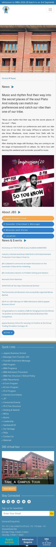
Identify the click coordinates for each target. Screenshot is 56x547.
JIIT (4, 398)
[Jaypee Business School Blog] (23, 501)
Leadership (8, 421)
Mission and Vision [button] (16, 230)
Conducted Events (11, 402)
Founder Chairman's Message (16, 361)
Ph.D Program (9, 391)
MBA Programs (10, 368)
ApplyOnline (9, 541)
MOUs (6, 414)
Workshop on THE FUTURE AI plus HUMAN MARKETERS (24, 248)
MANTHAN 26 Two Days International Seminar (20, 285)
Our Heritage (9, 429)
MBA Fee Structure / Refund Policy (19, 376)
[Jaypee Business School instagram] (8, 501)
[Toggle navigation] (50, 9)
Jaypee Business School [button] (15, 218)
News (13, 78)
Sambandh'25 (9, 425)
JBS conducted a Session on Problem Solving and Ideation (25, 273)
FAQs (5, 432)
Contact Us (8, 436)
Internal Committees (12, 395)
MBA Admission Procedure (15, 372)
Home (5, 78)
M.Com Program (10, 387)
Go (51, 513)
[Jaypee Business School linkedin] (13, 501)
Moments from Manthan (12, 279)
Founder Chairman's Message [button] (22, 224)
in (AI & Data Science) (46, 542)
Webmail (7, 440)
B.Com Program (10, 383)
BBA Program (9, 364)
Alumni (6, 417)
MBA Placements (11, 379)
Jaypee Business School (14, 353)
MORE (7, 332)
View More (9, 488)
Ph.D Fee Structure (12, 406)
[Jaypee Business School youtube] (17, 501)
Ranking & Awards (11, 410)
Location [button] (10, 236)
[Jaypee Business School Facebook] (3, 501)
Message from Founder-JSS (16, 357)
